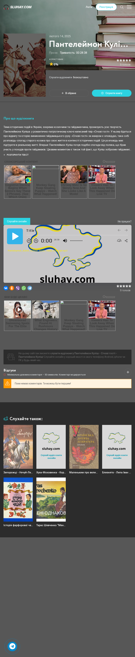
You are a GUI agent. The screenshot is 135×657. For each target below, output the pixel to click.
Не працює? (124, 221)
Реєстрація (106, 7)
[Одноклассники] (11, 288)
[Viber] (17, 288)
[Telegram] (29, 288)
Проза (53, 52)
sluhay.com (20, 7)
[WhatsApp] (23, 288)
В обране (70, 93)
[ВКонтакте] (6, 288)
